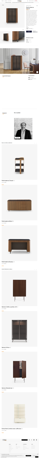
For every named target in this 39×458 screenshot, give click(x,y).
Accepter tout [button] (28, 455)
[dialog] (19, 455)
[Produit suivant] (36, 143)
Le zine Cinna (10, 449)
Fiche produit (32, 77)
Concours (10, 450)
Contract (24, 449)
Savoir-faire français (11, 448)
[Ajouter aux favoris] (37, 5)
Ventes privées (33, 448)
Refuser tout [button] (34, 455)
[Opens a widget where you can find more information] (36, 457)
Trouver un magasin (29, 31)
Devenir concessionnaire (26, 448)
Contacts (17, 448)
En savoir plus (18, 456)
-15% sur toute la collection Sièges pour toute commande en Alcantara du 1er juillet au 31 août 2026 (22, 2)
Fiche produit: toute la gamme (33, 79)
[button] (13, 457)
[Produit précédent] (35, 143)
